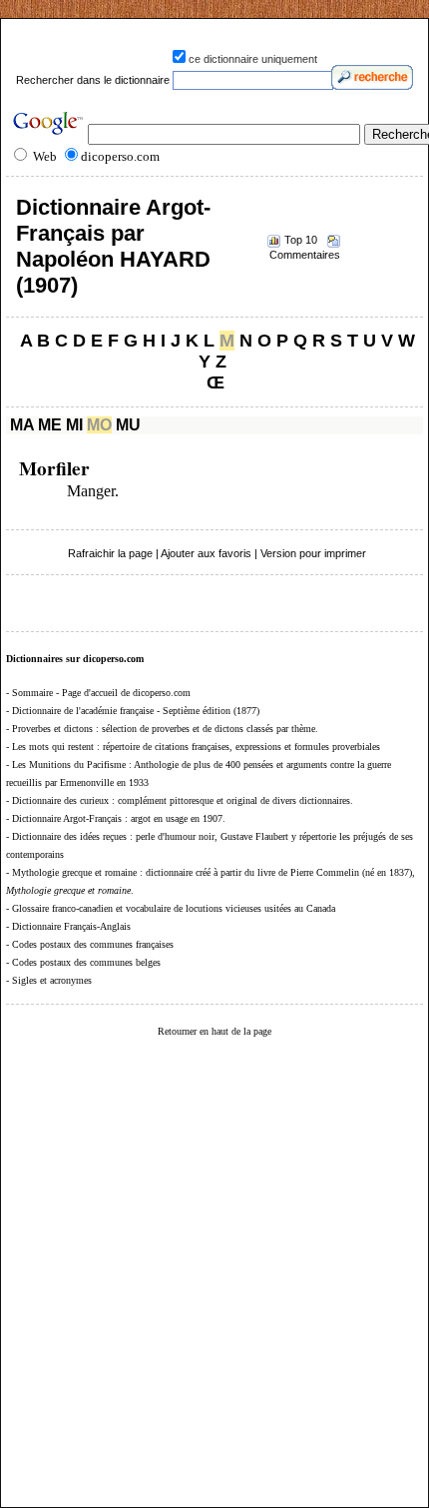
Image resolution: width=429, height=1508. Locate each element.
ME (50, 424)
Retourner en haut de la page (214, 1031)
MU (128, 424)
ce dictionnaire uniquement (253, 59)
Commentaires (304, 255)
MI (74, 424)
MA (22, 424)
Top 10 (300, 240)
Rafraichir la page (110, 553)
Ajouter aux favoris (206, 553)
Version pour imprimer (313, 553)
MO (99, 424)
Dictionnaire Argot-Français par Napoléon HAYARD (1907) (113, 246)
